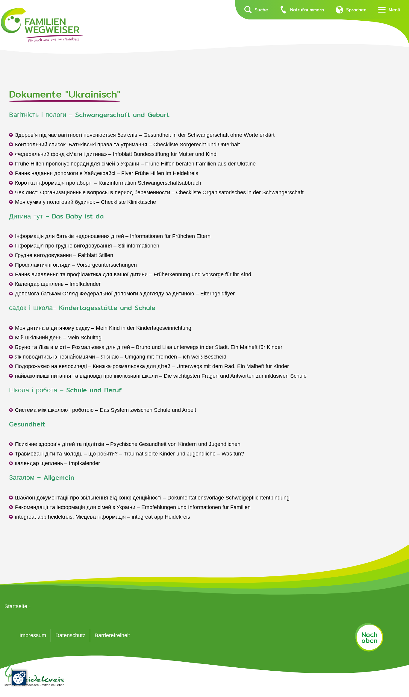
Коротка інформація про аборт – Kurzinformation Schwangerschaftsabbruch (108, 183)
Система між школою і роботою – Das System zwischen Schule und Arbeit (105, 410)
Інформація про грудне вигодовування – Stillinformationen (87, 246)
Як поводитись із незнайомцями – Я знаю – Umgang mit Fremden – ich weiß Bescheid (120, 357)
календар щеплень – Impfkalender (57, 463)
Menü (394, 9)
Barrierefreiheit (112, 635)
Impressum (32, 635)
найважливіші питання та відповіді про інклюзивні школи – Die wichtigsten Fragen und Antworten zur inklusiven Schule (161, 376)
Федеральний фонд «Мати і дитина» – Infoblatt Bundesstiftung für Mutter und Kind (115, 154)
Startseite (15, 606)
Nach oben (369, 637)
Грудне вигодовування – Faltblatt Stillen (64, 255)
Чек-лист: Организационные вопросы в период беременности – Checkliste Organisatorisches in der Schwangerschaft (159, 192)
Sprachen (356, 9)
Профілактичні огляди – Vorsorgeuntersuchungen (76, 265)
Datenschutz (70, 635)
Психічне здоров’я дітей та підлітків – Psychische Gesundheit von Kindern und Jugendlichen (127, 444)
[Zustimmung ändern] (19, 678)
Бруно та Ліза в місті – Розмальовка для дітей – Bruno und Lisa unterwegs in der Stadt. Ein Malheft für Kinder (148, 347)
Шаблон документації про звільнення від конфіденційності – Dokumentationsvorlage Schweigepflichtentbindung (152, 498)
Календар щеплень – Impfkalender (58, 284)
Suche (261, 9)
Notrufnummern (307, 9)
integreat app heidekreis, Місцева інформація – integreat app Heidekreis (102, 517)
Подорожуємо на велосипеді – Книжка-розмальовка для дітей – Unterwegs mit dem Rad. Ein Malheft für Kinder (152, 366)
